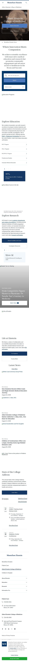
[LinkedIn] (8, 629)
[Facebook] (2, 629)
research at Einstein (17, 235)
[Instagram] (5, 629)
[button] (4, 169)
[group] (14, 176)
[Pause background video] (25, 13)
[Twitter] (11, 629)
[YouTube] (14, 629)
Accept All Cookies (14, 658)
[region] (14, 651)
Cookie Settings (14, 655)
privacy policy (13, 648)
